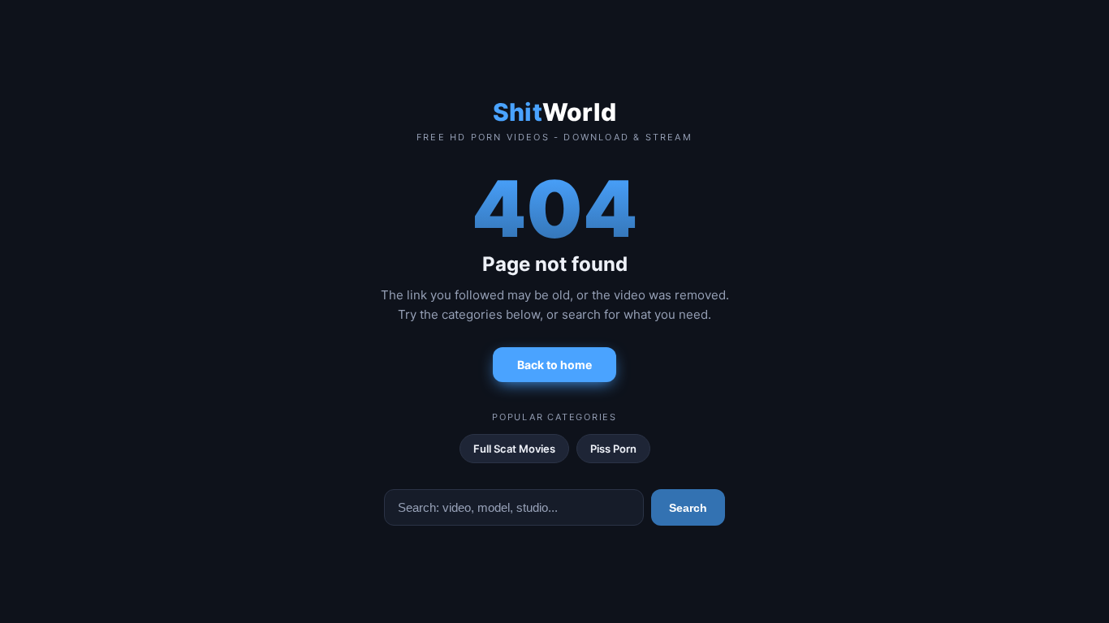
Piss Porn (613, 448)
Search (688, 507)
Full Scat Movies (514, 448)
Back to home (554, 365)
